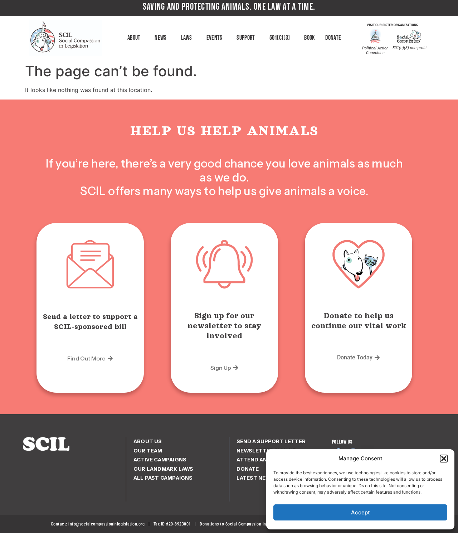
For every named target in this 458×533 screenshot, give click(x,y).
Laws (186, 38)
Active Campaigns (159, 459)
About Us (147, 441)
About (134, 38)
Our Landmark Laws (163, 469)
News (160, 38)
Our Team (147, 450)
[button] (443, 458)
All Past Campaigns (163, 478)
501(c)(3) (279, 38)
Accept (360, 512)
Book (309, 38)
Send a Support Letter (271, 441)
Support (246, 38)
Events (214, 38)
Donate (333, 38)
